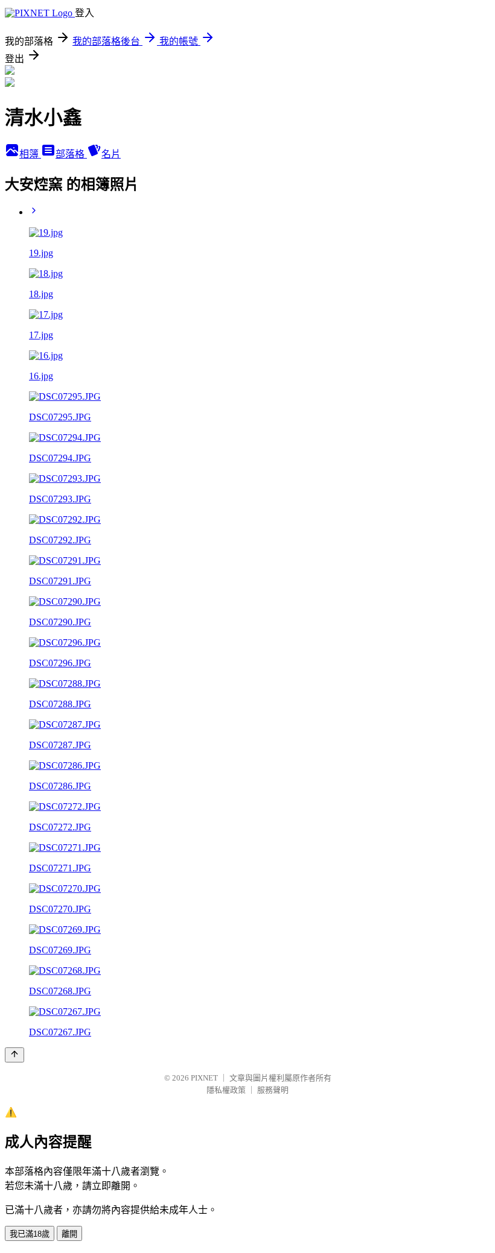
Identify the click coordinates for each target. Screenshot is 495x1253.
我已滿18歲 (30, 1234)
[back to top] (14, 1054)
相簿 (30, 154)
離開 (69, 1234)
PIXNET (204, 1077)
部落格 (71, 154)
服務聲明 (273, 1089)
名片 (111, 154)
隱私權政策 (226, 1089)
